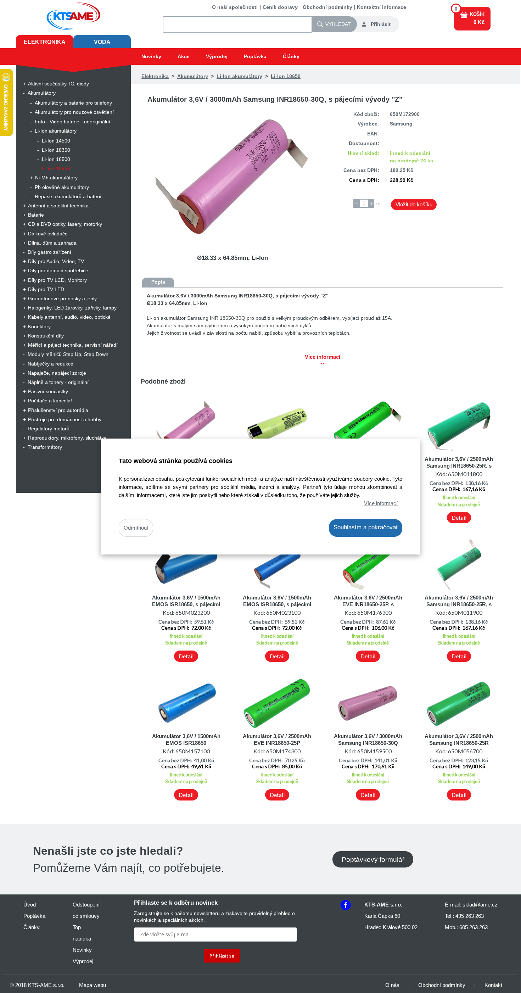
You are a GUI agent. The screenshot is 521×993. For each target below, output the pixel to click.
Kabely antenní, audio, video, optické (69, 317)
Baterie (36, 215)
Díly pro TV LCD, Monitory (57, 280)
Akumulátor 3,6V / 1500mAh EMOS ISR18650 (186, 739)
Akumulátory (42, 93)
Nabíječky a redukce (50, 364)
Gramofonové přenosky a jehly (62, 298)
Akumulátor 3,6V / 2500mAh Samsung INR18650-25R (459, 739)
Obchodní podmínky (327, 7)
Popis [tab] (158, 282)
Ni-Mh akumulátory (56, 177)
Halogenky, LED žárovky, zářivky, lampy (72, 308)
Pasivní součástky (48, 391)
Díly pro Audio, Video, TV (56, 261)
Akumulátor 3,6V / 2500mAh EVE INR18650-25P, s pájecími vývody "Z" (368, 604)
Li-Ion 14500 (56, 141)
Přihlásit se (221, 956)
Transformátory (45, 447)
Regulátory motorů (48, 428)
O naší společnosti (235, 7)
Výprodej (217, 56)
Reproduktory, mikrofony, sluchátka (67, 438)
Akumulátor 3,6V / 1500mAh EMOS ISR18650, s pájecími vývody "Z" (277, 604)
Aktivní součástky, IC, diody (58, 84)
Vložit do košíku (414, 204)
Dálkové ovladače (48, 233)
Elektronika (45, 42)
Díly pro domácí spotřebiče (58, 270)
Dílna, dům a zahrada (52, 243)
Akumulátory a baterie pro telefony (73, 103)
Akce (184, 56)
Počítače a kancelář (50, 400)
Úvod (29, 905)
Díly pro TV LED (46, 289)
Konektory (39, 326)
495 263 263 (469, 916)
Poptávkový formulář (373, 859)
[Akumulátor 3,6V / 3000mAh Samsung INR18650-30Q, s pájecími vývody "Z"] (232, 177)
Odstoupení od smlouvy (86, 910)
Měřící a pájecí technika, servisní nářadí (73, 345)
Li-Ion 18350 (56, 150)
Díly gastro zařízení (49, 252)
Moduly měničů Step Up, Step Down (68, 354)
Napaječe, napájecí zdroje (57, 373)
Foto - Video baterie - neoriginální (72, 121)
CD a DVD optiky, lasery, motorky (65, 224)
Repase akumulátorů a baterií (68, 196)
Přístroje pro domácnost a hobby (64, 419)
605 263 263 (473, 927)
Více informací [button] (322, 357)
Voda (102, 42)
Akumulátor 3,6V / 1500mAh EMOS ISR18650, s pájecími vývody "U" (186, 604)
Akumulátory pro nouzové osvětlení (74, 112)
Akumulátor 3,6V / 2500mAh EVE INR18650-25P (277, 739)
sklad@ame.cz (480, 905)
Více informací (381, 503)
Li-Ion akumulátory (56, 131)
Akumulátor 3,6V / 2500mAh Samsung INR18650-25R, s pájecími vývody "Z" (459, 604)
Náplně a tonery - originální (58, 382)
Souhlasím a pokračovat (366, 527)
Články (291, 56)
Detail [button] (459, 517)
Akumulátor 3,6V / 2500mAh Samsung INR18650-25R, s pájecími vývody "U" (459, 465)
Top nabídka (82, 933)
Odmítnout (136, 528)
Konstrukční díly (46, 336)
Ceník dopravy (280, 7)
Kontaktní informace (381, 7)
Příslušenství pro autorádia (58, 410)
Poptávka (255, 56)
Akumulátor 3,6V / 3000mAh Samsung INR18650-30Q (368, 739)
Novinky (151, 56)
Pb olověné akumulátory (62, 187)
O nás (392, 985)
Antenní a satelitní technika (58, 205)
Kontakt (493, 985)
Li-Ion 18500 (56, 159)
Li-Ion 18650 (56, 168)
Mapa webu (92, 985)
